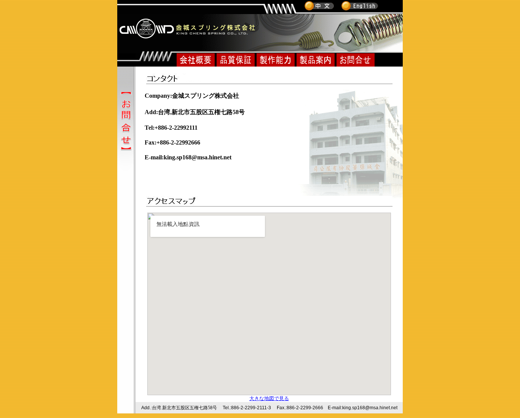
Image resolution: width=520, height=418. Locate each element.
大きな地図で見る (269, 398)
